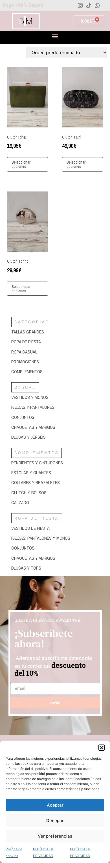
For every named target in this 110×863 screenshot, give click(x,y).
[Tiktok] (89, 5)
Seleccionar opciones (21, 164)
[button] (101, 747)
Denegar (55, 820)
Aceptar (55, 805)
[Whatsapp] (97, 5)
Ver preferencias (55, 836)
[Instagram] (80, 5)
